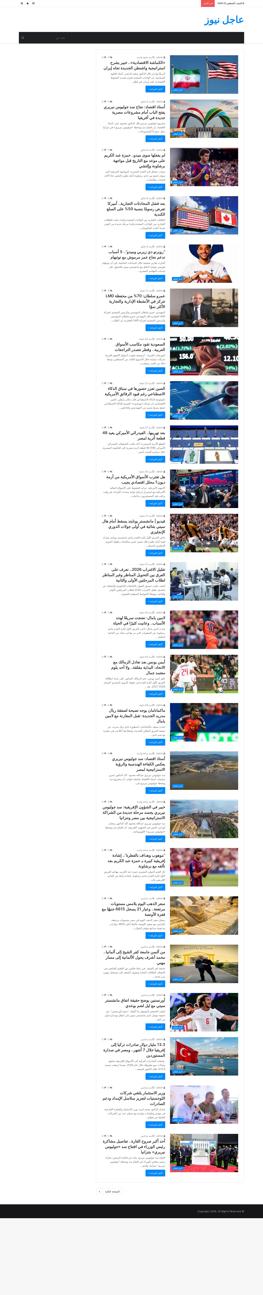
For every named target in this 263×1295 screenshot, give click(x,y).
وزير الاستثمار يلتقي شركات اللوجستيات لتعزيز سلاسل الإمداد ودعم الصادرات (134, 1098)
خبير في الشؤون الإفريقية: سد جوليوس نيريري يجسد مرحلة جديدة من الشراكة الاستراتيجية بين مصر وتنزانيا (134, 812)
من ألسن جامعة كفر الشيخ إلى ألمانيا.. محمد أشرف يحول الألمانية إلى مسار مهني (134, 957)
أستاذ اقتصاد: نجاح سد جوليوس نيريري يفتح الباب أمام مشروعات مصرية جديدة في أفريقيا (134, 112)
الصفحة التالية (112, 1191)
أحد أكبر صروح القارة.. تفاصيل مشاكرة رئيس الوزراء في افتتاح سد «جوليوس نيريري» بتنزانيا (134, 1146)
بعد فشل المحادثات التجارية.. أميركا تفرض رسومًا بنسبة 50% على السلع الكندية (136, 209)
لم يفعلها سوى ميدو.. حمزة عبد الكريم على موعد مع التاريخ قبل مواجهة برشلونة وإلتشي (134, 160)
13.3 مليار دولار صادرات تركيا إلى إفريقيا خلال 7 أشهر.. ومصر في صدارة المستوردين (134, 1050)
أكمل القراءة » (155, 89)
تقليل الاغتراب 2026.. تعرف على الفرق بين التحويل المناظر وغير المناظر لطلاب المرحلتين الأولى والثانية (133, 575)
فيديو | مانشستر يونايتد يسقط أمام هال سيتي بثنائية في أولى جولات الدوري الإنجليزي (133, 526)
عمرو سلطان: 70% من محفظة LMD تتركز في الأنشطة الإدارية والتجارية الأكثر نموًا (135, 301)
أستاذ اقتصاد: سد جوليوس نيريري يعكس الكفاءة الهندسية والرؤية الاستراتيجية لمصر (138, 764)
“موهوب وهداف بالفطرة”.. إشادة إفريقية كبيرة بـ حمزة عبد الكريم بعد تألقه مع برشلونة (136, 860)
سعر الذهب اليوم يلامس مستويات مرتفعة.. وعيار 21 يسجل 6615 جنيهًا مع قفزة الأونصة (133, 909)
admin (159, 57)
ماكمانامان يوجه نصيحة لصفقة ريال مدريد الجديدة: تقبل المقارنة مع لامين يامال (135, 715)
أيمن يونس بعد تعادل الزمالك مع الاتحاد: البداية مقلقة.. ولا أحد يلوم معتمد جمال (138, 667)
